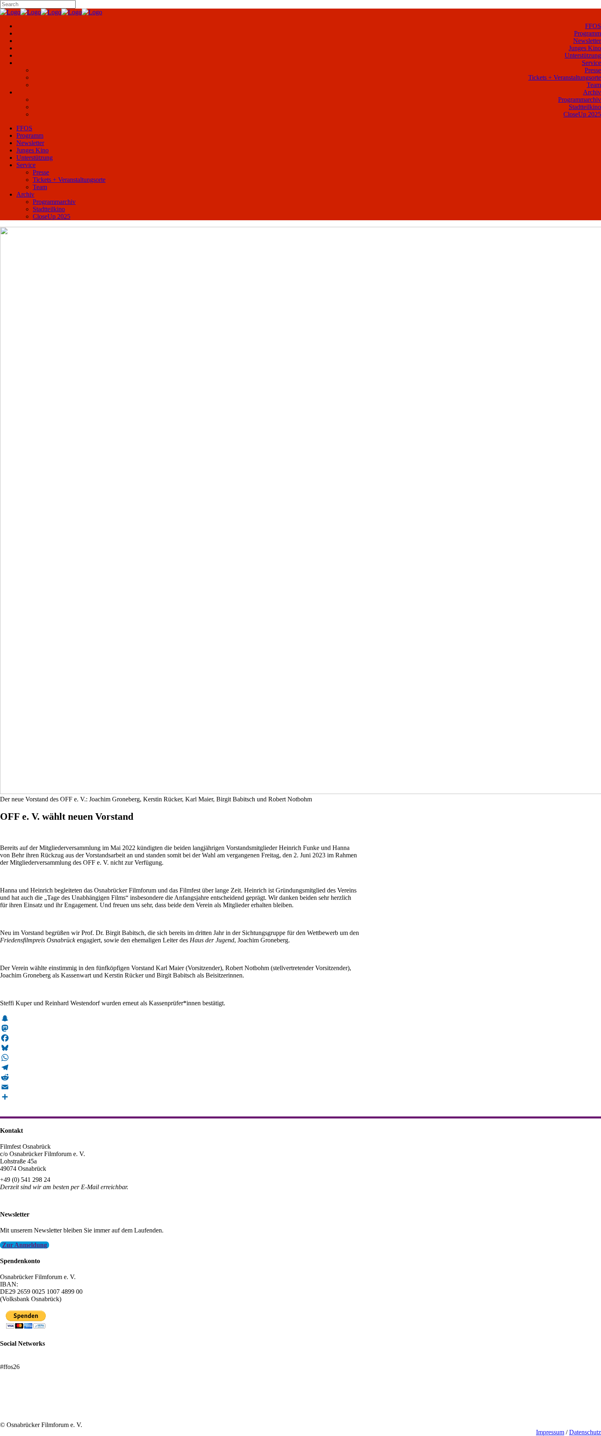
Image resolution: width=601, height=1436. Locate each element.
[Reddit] (180, 1077)
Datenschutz (585, 1432)
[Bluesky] (180, 1048)
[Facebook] (180, 1038)
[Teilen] (180, 1097)
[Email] (180, 1087)
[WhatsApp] (180, 1057)
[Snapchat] (180, 1018)
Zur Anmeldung (24, 1244)
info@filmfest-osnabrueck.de (37, 1197)
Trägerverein (16, 1410)
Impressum (550, 1432)
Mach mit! (13, 1402)
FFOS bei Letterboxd (27, 1359)
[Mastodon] (180, 1028)
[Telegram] (180, 1067)
